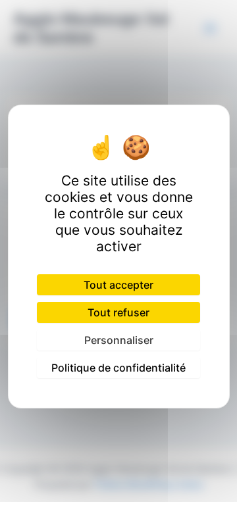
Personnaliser (118, 340)
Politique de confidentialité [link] (118, 367)
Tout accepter (118, 284)
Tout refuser (118, 312)
